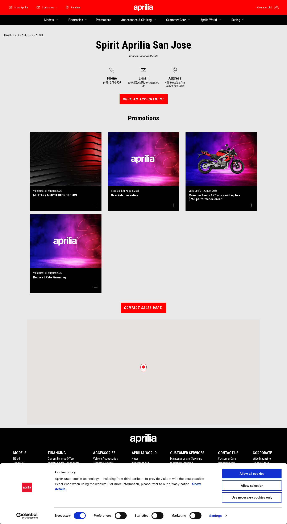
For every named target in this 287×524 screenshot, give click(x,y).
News (135, 458)
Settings (215, 515)
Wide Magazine (262, 458)
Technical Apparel (103, 463)
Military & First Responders (63, 463)
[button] (143, 368)
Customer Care (227, 458)
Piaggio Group (261, 463)
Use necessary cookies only (252, 497)
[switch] (121, 515)
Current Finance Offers (61, 458)
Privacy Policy (226, 463)
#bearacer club (141, 463)
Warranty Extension (181, 463)
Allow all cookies (252, 473)
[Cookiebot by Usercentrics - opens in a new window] (27, 516)
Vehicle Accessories (105, 458)
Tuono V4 (19, 463)
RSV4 (16, 458)
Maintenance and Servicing (186, 458)
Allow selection (252, 485)
